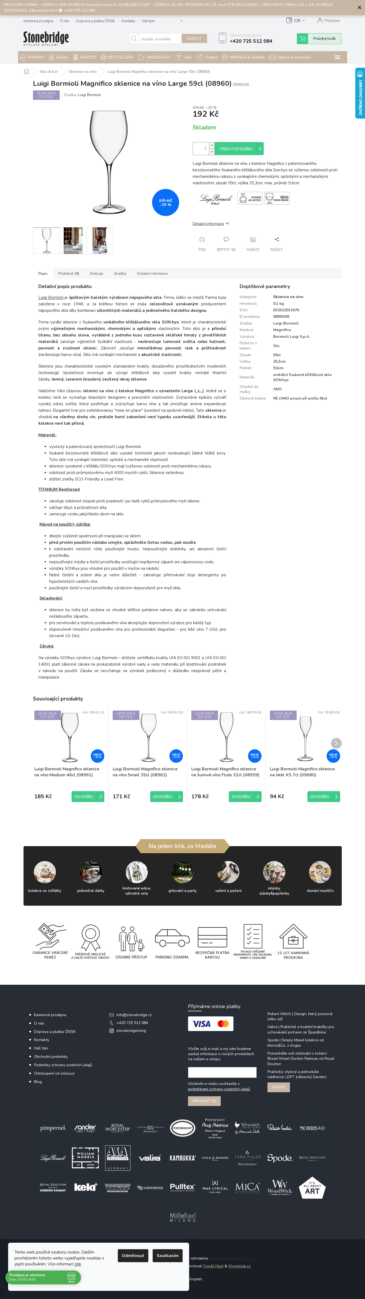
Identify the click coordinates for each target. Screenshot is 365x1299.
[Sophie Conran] (150, 1128)
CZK (297, 20)
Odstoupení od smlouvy (54, 1073)
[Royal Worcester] (117, 1128)
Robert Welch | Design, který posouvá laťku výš (299, 1016)
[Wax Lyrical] (215, 1187)
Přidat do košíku (236, 149)
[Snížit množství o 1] (212, 152)
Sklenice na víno (288, 296)
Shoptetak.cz (239, 1266)
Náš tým (148, 21)
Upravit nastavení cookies (232, 1258)
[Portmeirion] (182, 1128)
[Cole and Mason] (215, 1157)
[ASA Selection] (117, 1157)
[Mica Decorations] (247, 1187)
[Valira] (150, 1157)
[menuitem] (32, 57)
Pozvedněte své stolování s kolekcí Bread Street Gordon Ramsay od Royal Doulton (300, 1058)
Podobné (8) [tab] (68, 273)
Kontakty (128, 21)
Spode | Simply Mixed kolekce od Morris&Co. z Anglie (295, 1043)
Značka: (82, 94)
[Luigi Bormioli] (52, 1157)
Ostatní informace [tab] (152, 273)
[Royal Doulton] (312, 1157)
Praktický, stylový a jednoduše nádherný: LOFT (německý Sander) (296, 1074)
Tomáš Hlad (213, 1266)
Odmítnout (133, 1256)
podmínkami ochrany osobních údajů (219, 1089)
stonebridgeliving (131, 1030)
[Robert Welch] (279, 1128)
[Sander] (85, 1128)
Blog (38, 1081)
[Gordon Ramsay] (52, 1187)
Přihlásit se (204, 1101)
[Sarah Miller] (247, 1157)
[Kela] (85, 1187)
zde (77, 1264)
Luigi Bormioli (50, 297)
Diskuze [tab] (96, 273)
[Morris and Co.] (312, 1128)
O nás (64, 21)
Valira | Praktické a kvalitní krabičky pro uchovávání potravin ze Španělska (300, 1029)
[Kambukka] (182, 1157)
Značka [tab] (120, 273)
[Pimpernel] (52, 1128)
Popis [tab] (43, 273)
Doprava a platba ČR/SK (95, 21)
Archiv (279, 1087)
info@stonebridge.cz (134, 1014)
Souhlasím (168, 1256)
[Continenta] (150, 1187)
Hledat (194, 38)
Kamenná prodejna (38, 21)
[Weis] (117, 1187)
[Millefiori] (182, 1217)
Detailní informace (208, 223)
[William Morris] (85, 1157)
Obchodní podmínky (51, 1056)
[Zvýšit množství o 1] (212, 145)
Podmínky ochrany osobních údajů (63, 1065)
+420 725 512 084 (132, 1022)
